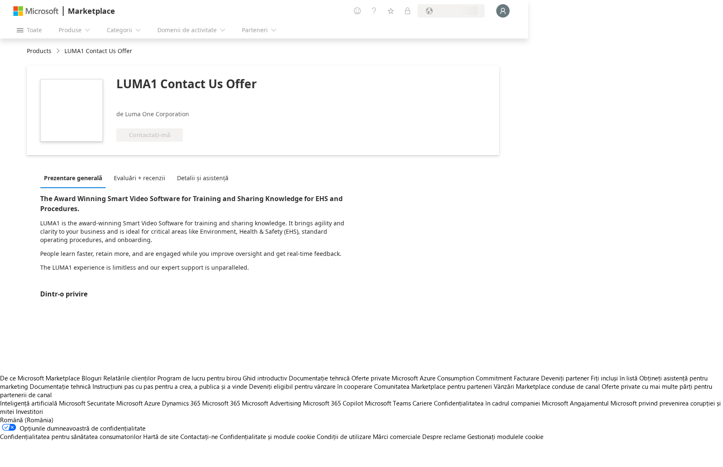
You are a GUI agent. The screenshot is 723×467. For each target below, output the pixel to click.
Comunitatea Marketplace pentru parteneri (433, 386)
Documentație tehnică (319, 378)
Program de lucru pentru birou (199, 378)
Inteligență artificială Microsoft (42, 403)
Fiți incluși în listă (614, 378)
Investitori (29, 411)
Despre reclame (444, 436)
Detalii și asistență (202, 178)
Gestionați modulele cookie (505, 436)
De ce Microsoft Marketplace (40, 378)
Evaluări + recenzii (139, 178)
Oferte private (370, 378)
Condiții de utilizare (344, 436)
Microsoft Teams (388, 403)
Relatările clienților (129, 378)
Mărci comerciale (396, 436)
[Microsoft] (36, 11)
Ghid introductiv (265, 378)
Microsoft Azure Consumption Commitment (453, 378)
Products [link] (39, 51)
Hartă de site (161, 436)
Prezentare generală (73, 178)
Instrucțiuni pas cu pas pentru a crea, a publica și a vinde (169, 386)
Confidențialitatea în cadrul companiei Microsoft (501, 403)
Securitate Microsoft (115, 403)
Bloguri (92, 378)
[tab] (75, 177)
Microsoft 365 (221, 403)
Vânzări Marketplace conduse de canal (547, 386)
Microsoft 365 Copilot (333, 403)
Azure (152, 403)
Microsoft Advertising (271, 403)
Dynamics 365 (181, 403)
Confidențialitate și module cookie (267, 436)
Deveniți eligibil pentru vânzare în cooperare (310, 386)
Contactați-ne (199, 436)
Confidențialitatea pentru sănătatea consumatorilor (70, 436)
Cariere (422, 403)
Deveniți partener (565, 378)
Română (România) (27, 420)
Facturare (526, 378)
